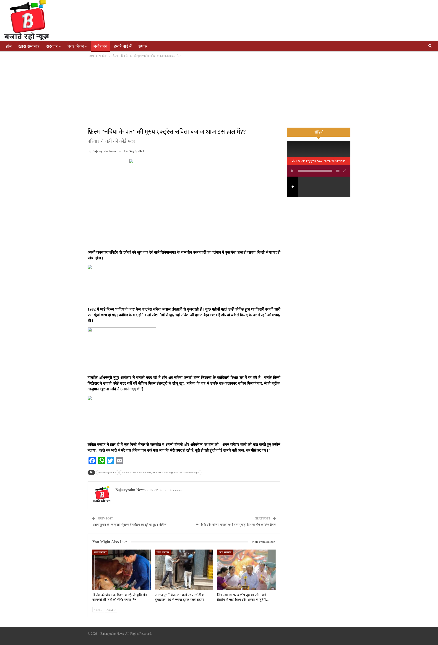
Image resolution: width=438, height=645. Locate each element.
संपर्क (142, 46)
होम (9, 46)
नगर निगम (76, 46)
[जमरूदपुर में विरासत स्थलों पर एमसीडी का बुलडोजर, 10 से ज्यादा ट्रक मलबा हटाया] (184, 570)
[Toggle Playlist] (337, 170)
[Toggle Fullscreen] (344, 170)
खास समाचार (28, 46)
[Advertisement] (219, 92)
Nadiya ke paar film (107, 472)
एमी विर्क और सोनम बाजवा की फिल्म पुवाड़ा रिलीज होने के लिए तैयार (236, 525)
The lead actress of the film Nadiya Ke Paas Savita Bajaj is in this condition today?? (160, 472)
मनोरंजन (100, 46)
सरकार (52, 46)
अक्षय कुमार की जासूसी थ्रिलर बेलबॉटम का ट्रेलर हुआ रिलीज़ (129, 525)
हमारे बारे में (123, 46)
